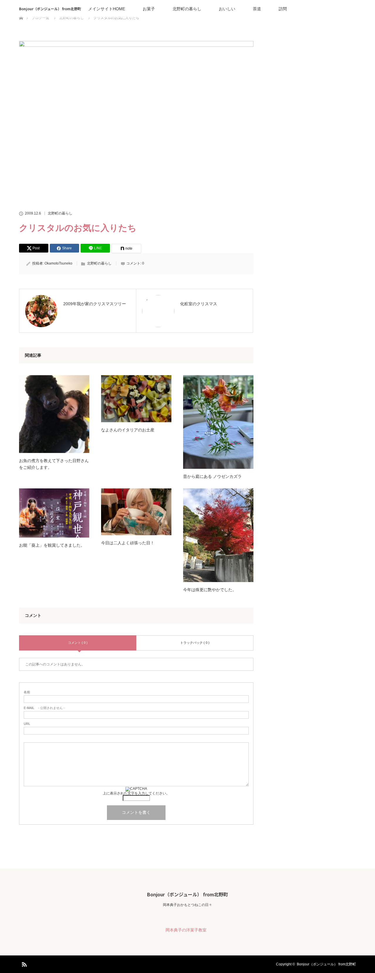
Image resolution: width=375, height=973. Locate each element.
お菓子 (149, 8)
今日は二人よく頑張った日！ (127, 542)
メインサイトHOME (106, 8)
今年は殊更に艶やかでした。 (209, 589)
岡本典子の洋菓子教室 (186, 930)
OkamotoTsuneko (58, 263)
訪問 (283, 8)
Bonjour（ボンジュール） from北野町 (50, 8)
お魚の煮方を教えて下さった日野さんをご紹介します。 (54, 463)
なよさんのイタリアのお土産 (127, 430)
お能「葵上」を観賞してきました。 (52, 545)
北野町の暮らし (187, 8)
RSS (23, 963)
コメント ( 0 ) (78, 642)
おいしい (227, 8)
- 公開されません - (44, 708)
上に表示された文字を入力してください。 (136, 793)
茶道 (257, 8)
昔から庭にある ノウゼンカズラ (212, 476)
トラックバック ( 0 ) (194, 642)
